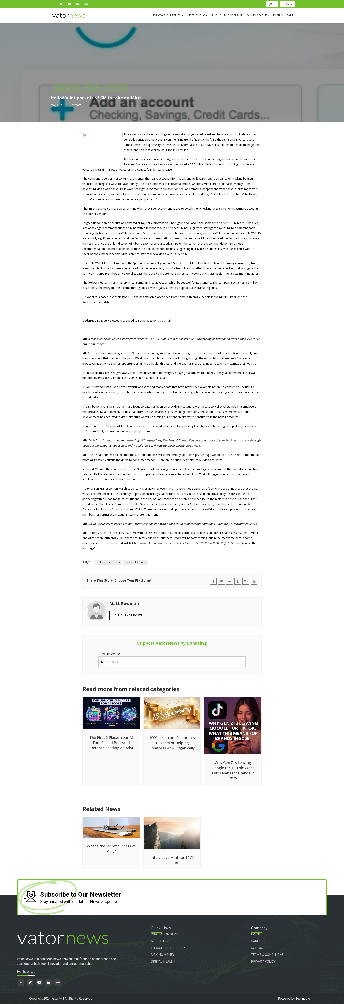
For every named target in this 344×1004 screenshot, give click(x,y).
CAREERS (258, 941)
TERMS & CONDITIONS (267, 955)
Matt (78, 105)
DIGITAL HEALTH (163, 961)
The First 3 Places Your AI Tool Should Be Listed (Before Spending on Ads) (111, 742)
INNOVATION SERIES (166, 934)
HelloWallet (165, 164)
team (107, 282)
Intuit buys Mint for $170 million (172, 860)
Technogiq (303, 998)
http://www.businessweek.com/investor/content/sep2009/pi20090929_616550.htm (187, 543)
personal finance (135, 562)
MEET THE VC (160, 941)
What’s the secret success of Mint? (111, 849)
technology (91, 88)
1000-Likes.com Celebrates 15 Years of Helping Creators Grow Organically (172, 742)
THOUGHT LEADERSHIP (168, 948)
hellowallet (103, 562)
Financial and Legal (65, 88)
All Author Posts (128, 615)
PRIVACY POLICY (263, 961)
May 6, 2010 (58, 105)
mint (117, 562)
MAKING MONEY (162, 955)
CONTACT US (260, 948)
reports (110, 440)
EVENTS (257, 934)
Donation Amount (110, 654)
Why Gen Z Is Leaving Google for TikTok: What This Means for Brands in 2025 (232, 770)
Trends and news (116, 88)
